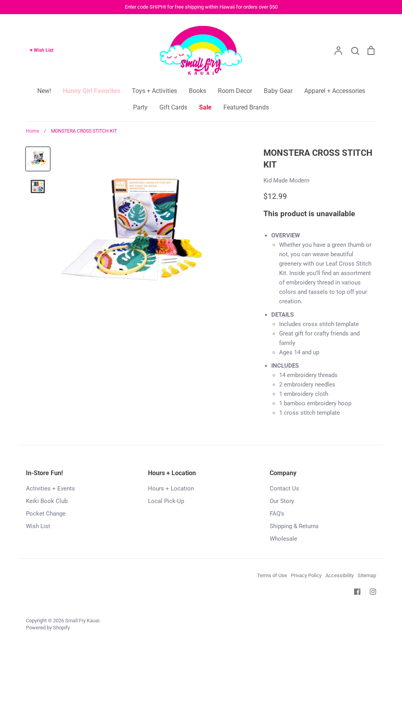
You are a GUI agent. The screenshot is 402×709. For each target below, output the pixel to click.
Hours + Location (171, 488)
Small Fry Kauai (82, 620)
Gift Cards (173, 107)
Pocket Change (46, 513)
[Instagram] (373, 592)
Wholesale (283, 538)
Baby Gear (278, 91)
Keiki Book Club (47, 501)
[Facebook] (357, 592)
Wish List (38, 526)
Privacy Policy (306, 575)
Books (197, 91)
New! (44, 91)
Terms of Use (272, 575)
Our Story (282, 501)
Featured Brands (246, 107)
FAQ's (277, 513)
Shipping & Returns (294, 526)
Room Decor (235, 91)
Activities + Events (50, 488)
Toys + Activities (154, 91)
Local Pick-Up (166, 501)
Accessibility (339, 575)
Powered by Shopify (48, 628)
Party (140, 107)
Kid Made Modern (286, 180)
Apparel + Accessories (334, 91)
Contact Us (284, 488)
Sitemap (367, 575)
